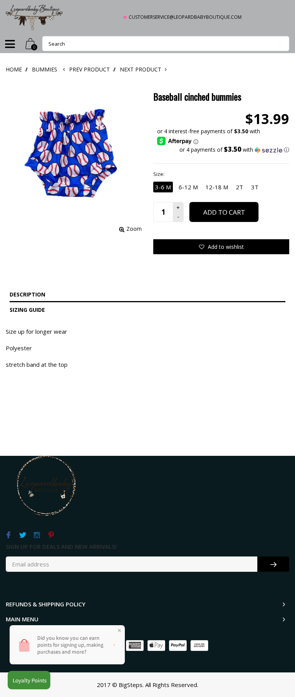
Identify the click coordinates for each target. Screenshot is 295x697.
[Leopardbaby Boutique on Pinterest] (51, 535)
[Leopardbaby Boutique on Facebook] (8, 535)
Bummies (44, 69)
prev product (90, 69)
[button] (223, 150)
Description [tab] (27, 294)
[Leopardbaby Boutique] (34, 17)
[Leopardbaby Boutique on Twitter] (22, 535)
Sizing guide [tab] (27, 309)
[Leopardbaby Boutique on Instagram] (36, 535)
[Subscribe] (273, 564)
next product (142, 69)
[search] (165, 43)
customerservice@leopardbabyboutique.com (185, 17)
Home (14, 69)
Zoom (134, 228)
